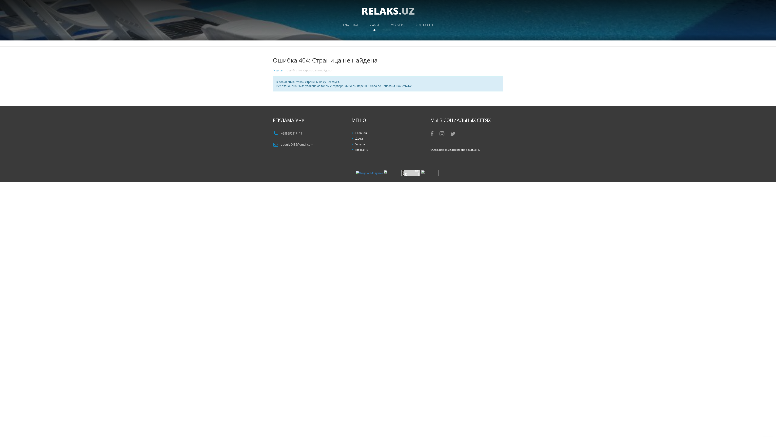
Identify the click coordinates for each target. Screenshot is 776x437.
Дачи (374, 25)
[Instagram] (442, 135)
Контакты (424, 25)
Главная (350, 25)
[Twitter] (452, 135)
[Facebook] (432, 135)
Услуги (397, 25)
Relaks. (388, 10)
